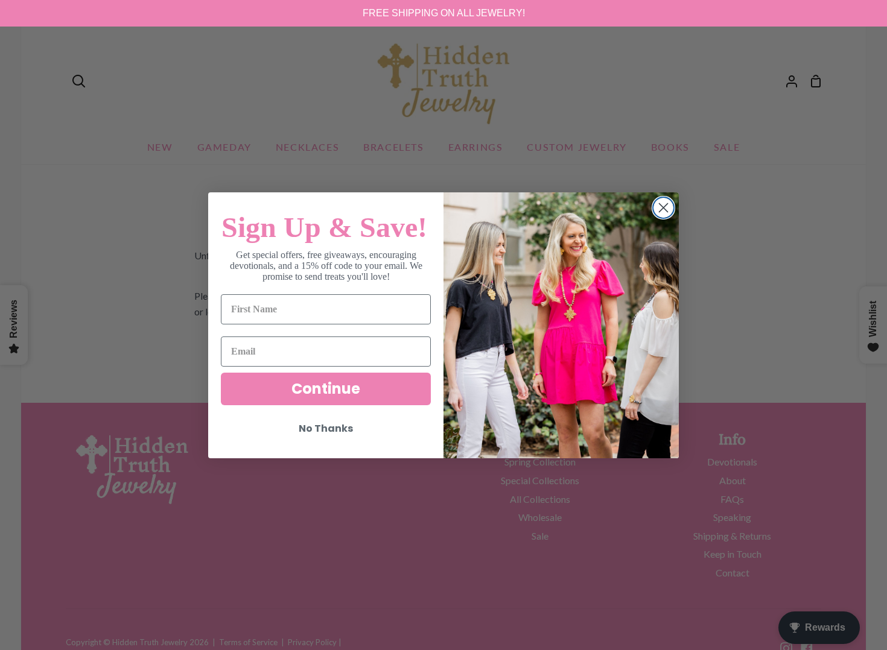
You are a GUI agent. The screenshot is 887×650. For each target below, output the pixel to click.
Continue (325, 389)
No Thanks (326, 428)
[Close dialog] (663, 207)
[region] (443, 13)
